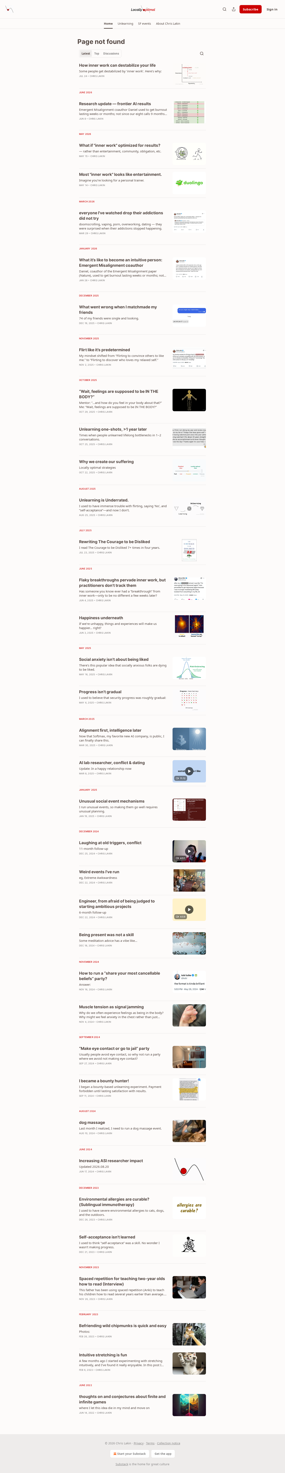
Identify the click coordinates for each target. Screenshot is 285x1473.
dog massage (92, 1122)
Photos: (84, 1331)
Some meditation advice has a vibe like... (108, 940)
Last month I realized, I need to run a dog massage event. (120, 1128)
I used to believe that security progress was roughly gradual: (122, 698)
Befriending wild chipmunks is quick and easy (122, 1325)
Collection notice (168, 1443)
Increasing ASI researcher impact (111, 1160)
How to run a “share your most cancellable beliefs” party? (119, 976)
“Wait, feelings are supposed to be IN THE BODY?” (118, 394)
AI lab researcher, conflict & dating (112, 762)
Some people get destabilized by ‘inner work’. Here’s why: (120, 71)
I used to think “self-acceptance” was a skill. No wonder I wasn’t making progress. (119, 1245)
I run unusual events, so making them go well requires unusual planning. (118, 809)
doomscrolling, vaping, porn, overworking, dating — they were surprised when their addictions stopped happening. (120, 226)
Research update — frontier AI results (115, 103)
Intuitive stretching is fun (103, 1355)
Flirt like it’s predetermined (104, 349)
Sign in (272, 9)
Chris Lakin (97, 76)
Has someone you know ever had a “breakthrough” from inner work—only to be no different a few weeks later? (119, 593)
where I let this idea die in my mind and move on (114, 1408)
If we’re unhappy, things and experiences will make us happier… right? (118, 626)
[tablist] (100, 53)
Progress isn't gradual (100, 691)
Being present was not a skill (106, 934)
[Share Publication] (234, 9)
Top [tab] (96, 53)
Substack (122, 1464)
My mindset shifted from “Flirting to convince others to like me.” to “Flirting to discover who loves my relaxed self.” (121, 358)
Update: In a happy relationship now (105, 768)
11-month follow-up (93, 848)
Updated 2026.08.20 (94, 1166)
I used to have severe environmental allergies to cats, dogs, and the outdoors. (121, 1212)
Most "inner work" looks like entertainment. (120, 174)
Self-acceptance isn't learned (107, 1237)
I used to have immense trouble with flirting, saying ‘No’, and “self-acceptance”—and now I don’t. (123, 508)
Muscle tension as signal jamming (111, 1007)
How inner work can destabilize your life (117, 65)
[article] (142, 74)
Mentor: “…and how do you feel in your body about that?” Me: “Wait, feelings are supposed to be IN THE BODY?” (120, 405)
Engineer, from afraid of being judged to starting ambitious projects (117, 904)
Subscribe (250, 9)
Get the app (163, 1454)
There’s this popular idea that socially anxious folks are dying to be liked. (122, 667)
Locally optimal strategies (97, 467)
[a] (189, 771)
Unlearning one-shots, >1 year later (113, 429)
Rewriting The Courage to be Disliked (114, 541)
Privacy (139, 1443)
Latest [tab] (86, 53)
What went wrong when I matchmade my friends (118, 310)
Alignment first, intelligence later (110, 730)
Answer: (85, 984)
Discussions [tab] (111, 53)
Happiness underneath (101, 617)
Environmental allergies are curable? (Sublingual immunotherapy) (114, 1202)
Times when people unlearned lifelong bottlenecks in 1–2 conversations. (120, 437)
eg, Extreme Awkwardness (98, 878)
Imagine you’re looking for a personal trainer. (111, 180)
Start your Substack (131, 1454)
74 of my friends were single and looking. (109, 318)
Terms (150, 1443)
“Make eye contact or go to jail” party (114, 1048)
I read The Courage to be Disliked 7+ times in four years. (119, 547)
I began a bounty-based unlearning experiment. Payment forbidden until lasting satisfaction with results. (120, 1089)
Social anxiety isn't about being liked (114, 659)
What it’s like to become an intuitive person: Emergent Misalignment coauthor (120, 263)
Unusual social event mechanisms (112, 801)
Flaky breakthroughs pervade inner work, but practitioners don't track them (122, 583)
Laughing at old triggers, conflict (110, 842)
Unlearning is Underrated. (104, 500)
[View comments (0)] (111, 285)
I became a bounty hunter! (104, 1081)
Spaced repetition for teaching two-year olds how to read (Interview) (122, 1281)
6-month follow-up (92, 912)
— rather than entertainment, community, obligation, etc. (120, 151)
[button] (108, 24)
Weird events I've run (99, 871)
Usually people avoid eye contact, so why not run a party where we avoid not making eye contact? (119, 1056)
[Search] (224, 9)
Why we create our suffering (106, 461)
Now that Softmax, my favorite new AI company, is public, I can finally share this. (121, 738)
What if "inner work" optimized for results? (119, 145)
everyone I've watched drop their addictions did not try (121, 216)
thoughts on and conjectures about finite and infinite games (122, 1399)
